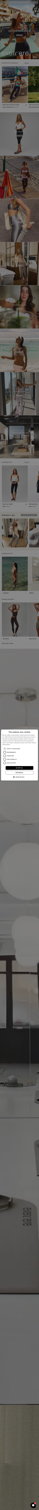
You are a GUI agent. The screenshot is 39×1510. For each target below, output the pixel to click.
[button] (19, 777)
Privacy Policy (6, 744)
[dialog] (19, 755)
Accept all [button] (19, 768)
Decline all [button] (19, 772)
